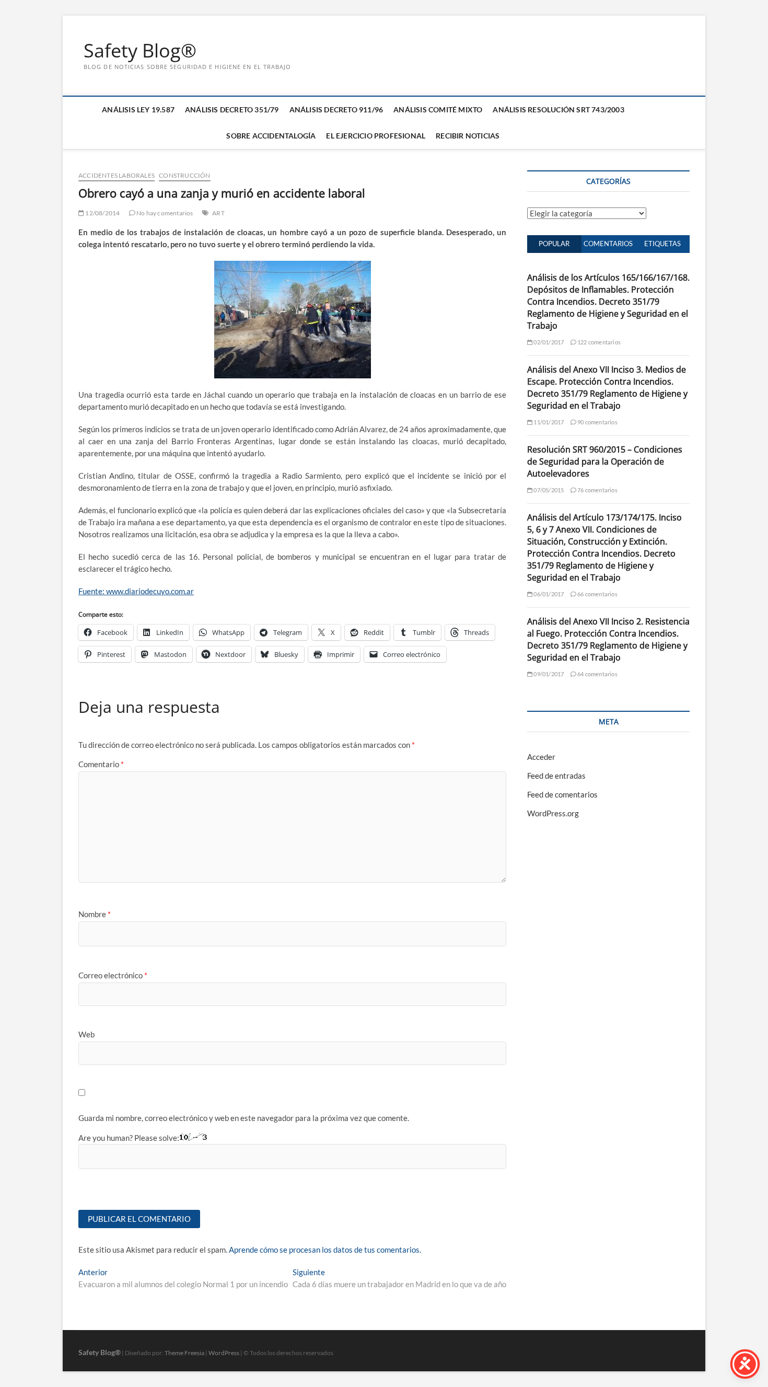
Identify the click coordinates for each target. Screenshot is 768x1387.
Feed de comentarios (562, 794)
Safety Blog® (140, 50)
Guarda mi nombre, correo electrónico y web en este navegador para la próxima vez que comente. (243, 1118)
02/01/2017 (548, 342)
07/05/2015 (548, 490)
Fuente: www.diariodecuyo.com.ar (136, 591)
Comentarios (608, 243)
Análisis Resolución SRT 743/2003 (558, 109)
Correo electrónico (112, 975)
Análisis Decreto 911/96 (336, 109)
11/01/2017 (548, 422)
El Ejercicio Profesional (375, 135)
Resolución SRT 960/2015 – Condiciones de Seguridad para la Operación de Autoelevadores (604, 461)
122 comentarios (598, 342)
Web (86, 1034)
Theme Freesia (184, 1353)
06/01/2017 (548, 594)
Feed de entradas (556, 775)
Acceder (541, 756)
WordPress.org (553, 813)
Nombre (94, 914)
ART (218, 213)
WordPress (223, 1353)
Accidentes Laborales (116, 175)
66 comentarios (597, 594)
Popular (554, 243)
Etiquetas (662, 243)
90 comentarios (597, 422)
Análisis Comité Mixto (437, 109)
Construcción (184, 175)
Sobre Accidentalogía (271, 135)
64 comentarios (597, 674)
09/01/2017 (548, 674)
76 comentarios (597, 490)
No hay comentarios (164, 213)
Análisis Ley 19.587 (138, 109)
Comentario (101, 764)
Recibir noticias (467, 135)
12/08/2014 (102, 213)
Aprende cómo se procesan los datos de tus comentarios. (325, 1249)
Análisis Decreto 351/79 (232, 109)
